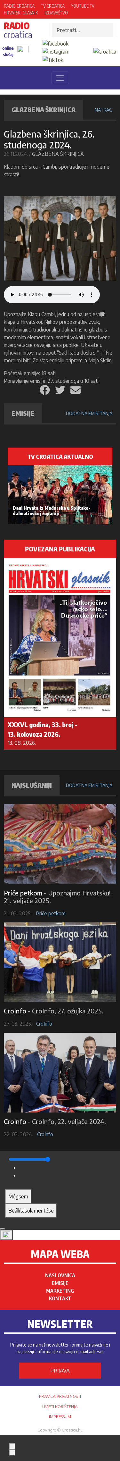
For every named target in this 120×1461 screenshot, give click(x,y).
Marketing (60, 1291)
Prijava (60, 1370)
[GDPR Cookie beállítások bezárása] (2, 1229)
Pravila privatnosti (60, 1396)
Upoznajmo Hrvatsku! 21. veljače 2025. (57, 896)
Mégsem (18, 1196)
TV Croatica (53, 6)
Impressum (60, 1416)
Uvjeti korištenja (60, 1406)
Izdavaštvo (56, 12)
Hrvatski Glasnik (21, 12)
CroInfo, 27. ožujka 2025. (67, 1011)
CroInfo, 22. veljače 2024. (69, 1121)
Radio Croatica (19, 6)
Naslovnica (60, 1275)
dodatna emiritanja (89, 413)
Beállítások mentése (31, 1210)
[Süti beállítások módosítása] (6, 1235)
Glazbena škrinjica (58, 154)
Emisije (60, 1283)
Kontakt (60, 1298)
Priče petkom (51, 913)
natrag (103, 110)
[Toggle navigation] (60, 77)
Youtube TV (82, 6)
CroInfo (44, 1023)
